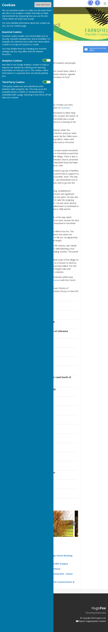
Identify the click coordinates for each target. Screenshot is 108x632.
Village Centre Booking (60, 555)
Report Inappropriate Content (92, 621)
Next (73, 523)
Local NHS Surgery (58, 563)
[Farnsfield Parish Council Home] (55, 524)
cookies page (20, 25)
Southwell (65, 107)
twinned (56, 280)
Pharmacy (55, 568)
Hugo (99, 608)
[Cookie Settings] (90, 3)
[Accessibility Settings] (97, 3)
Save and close (43, 4)
